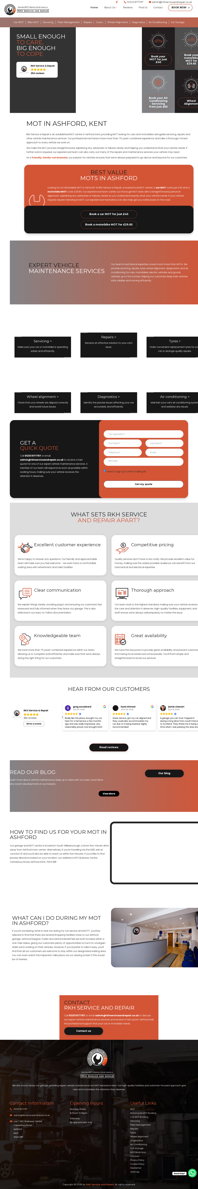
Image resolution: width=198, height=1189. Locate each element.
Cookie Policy (137, 1163)
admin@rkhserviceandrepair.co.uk (172, 2)
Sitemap (134, 1171)
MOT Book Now (138, 1152)
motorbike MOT (57, 191)
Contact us (83, 1031)
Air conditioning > (175, 397)
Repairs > (108, 337)
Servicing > (43, 341)
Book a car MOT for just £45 (108, 214)
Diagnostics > (109, 397)
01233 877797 (135, 2)
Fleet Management (140, 1124)
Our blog (164, 773)
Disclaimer (135, 1167)
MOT (132, 1109)
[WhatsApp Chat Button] (192, 1173)
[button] (37, 70)
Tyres (133, 1132)
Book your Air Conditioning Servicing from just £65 (158, 102)
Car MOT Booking (139, 1116)
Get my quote (143, 484)
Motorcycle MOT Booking (143, 1113)
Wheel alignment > (43, 397)
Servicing (135, 1120)
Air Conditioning (138, 1144)
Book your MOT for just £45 (158, 59)
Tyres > (175, 341)
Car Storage (136, 1148)
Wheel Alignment (139, 1136)
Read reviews (108, 747)
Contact (134, 1156)
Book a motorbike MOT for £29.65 (108, 224)
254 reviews (30, 718)
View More (109, 793)
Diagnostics (136, 1140)
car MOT (161, 187)
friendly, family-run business (50, 157)
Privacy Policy (137, 1160)
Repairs (134, 1128)
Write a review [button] (33, 723)
